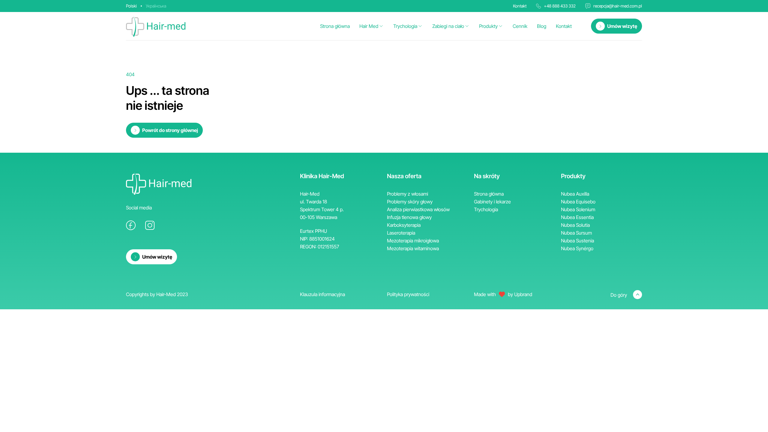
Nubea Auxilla (575, 194)
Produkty (488, 26)
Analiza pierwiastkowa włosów (418, 209)
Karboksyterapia (404, 225)
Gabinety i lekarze (492, 202)
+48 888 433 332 (560, 5)
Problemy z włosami (407, 194)
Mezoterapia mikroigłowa (413, 241)
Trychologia (405, 26)
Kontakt (564, 26)
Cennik (520, 26)
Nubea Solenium (578, 209)
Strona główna (335, 26)
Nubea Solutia (575, 225)
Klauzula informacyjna (322, 294)
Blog (541, 26)
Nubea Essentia (577, 217)
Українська (156, 5)
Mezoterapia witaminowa (413, 248)
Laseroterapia (401, 233)
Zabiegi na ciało (448, 26)
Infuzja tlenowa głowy (409, 217)
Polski (131, 5)
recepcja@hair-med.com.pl (617, 5)
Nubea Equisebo (578, 202)
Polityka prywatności (408, 294)
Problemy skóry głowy (410, 202)
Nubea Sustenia (577, 241)
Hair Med (368, 26)
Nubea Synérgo (577, 248)
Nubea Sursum (576, 233)
